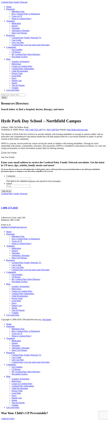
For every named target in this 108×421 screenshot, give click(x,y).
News (14, 78)
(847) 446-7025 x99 (33, 130)
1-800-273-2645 (9, 207)
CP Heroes (16, 52)
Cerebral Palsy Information (23, 69)
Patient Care (17, 80)
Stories (14, 83)
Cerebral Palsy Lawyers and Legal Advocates (31, 45)
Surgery (15, 26)
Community (11, 47)
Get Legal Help (12, 90)
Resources (10, 35)
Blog (8, 59)
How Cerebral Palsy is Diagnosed (26, 14)
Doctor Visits (17, 73)
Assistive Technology (21, 61)
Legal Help (16, 76)
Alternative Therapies (21, 30)
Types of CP (17, 16)
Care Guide (16, 40)
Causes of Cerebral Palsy (22, 66)
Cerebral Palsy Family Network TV (26, 38)
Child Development (20, 71)
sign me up (6, 191)
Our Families (17, 49)
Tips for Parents (18, 85)
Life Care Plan (18, 42)
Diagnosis (10, 9)
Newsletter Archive (20, 57)
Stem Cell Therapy (19, 33)
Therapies (16, 28)
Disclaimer (46, 319)
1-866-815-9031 (8, 419)
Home (8, 7)
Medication (16, 23)
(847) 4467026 (53, 130)
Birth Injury (16, 64)
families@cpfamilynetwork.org (14, 227)
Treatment (10, 21)
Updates (15, 88)
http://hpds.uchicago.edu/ (77, 130)
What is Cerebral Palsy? (21, 18)
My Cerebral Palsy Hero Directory (26, 54)
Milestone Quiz (18, 11)
